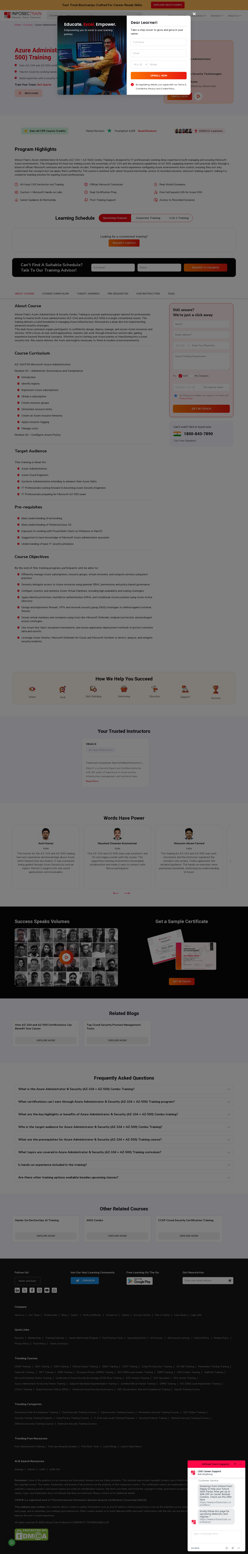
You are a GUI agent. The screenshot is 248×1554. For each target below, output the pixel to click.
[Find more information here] (216, 1506)
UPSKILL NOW (158, 75)
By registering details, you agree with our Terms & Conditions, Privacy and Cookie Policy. (161, 86)
